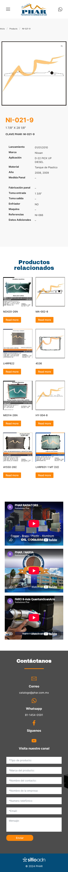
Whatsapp (34, 709)
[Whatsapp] (60, 9)
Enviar (20, 837)
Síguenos (34, 730)
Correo (34, 686)
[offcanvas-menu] (8, 9)
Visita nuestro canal (34, 748)
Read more (12, 319)
